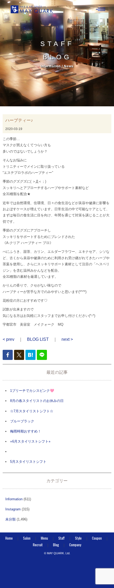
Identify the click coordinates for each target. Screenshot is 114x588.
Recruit (38, 544)
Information (14, 499)
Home (9, 538)
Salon (26, 538)
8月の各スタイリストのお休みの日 (37, 401)
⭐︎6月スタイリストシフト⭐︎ (30, 441)
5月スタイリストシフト (28, 462)
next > (67, 339)
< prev (8, 339)
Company (75, 544)
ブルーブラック (22, 421)
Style (78, 538)
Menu (44, 538)
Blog (56, 544)
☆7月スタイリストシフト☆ (31, 411)
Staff (61, 538)
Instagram (13, 509)
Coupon (97, 538)
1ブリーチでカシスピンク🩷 (32, 391)
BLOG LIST (38, 339)
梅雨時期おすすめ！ (25, 431)
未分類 (10, 519)
